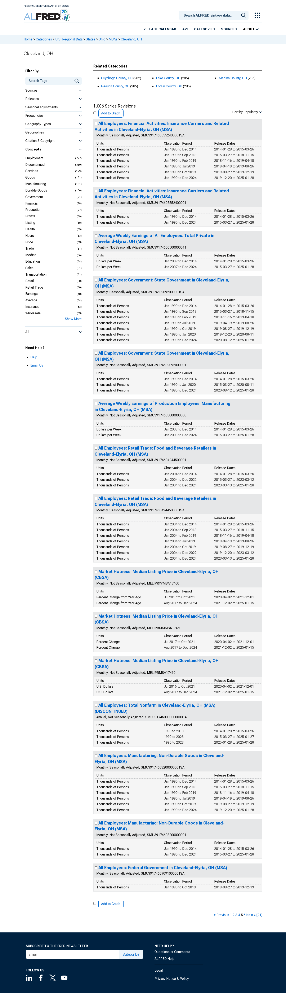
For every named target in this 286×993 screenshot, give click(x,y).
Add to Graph (110, 113)
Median (30, 255)
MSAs (113, 39)
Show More (73, 319)
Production (33, 210)
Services (31, 171)
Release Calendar (159, 29)
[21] (259, 915)
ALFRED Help (164, 959)
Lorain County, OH (169, 86)
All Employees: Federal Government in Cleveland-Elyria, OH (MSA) (162, 867)
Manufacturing (35, 184)
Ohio (102, 39)
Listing (30, 223)
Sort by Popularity (245, 112)
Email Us (36, 365)
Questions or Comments (172, 952)
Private (30, 216)
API (185, 29)
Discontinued (35, 165)
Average (31, 300)
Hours (29, 236)
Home (28, 39)
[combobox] (214, 15)
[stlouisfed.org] (46, 6)
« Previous (221, 915)
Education (32, 261)
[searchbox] (214, 15)
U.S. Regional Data (68, 39)
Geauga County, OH (115, 86)
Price (29, 242)
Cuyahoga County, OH (117, 78)
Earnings (31, 294)
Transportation (35, 274)
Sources (229, 29)
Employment (34, 158)
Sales (29, 268)
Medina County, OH (233, 78)
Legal (159, 970)
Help (33, 357)
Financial (31, 203)
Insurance (32, 307)
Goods (30, 177)
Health (30, 229)
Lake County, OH (168, 78)
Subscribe (130, 954)
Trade (29, 248)
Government (34, 197)
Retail (29, 281)
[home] (47, 15)
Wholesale (33, 313)
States (90, 39)
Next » (251, 915)
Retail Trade (34, 287)
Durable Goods (36, 190)
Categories (204, 29)
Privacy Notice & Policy (172, 979)
